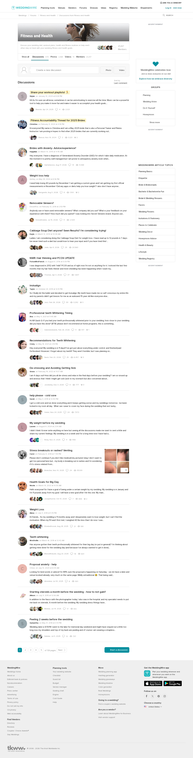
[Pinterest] (158, 696)
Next (60, 650)
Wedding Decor (146, 231)
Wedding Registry (147, 258)
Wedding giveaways (106, 679)
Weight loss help (39, 175)
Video (121, 70)
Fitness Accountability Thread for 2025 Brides (58, 120)
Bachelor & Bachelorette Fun (151, 191)
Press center (12, 691)
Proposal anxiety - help (43, 564)
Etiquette (143, 178)
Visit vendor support (106, 717)
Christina (33, 124)
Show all (25, 56)
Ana (31, 316)
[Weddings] (24, 8)
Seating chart (58, 691)
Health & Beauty (146, 245)
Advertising (11, 694)
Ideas (103, 8)
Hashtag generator (106, 675)
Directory (11, 723)
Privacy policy (12, 702)
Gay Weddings (13, 734)
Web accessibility (14, 714)
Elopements (146, 8)
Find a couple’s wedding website (112, 704)
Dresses (94, 8)
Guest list (57, 679)
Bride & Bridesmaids (148, 185)
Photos (54, 56)
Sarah (32, 399)
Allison (32, 595)
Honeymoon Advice (148, 238)
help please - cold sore (43, 395)
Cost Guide (57, 698)
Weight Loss (37, 509)
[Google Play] (172, 686)
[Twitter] (152, 696)
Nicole (32, 485)
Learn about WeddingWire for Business (114, 713)
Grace (32, 371)
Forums (83, 8)
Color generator (105, 687)
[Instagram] (164, 696)
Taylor (32, 289)
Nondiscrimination (14, 683)
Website (129, 8)
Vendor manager (60, 687)
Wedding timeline (105, 683)
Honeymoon (148, 114)
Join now (177, 8)
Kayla (32, 234)
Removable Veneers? (42, 203)
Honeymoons (104, 694)
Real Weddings (104, 691)
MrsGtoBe (34, 540)
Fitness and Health (48, 15)
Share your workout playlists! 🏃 (50, 92)
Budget (56, 683)
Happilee (33, 152)
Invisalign (35, 285)
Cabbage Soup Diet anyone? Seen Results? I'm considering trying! (68, 230)
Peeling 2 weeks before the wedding (51, 619)
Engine (56, 694)
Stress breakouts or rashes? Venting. (51, 450)
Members (80, 56)
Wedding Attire (150, 101)
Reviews (10, 727)
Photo (108, 70)
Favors (142, 205)
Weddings (23, 15)
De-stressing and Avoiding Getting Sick (53, 368)
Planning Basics (145, 171)
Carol (32, 454)
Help (55, 702)
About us (11, 675)
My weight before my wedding (47, 423)
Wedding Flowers (146, 211)
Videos (68, 56)
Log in (168, 8)
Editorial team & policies (17, 679)
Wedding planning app (107, 672)
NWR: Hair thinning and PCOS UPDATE (52, 258)
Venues (61, 8)
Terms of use (12, 698)
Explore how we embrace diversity (155, 78)
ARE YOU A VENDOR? (172, 3)
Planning (146, 95)
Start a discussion (118, 650)
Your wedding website (62, 672)
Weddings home (14, 672)
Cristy (32, 344)
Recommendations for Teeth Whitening (52, 340)
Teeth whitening (39, 537)
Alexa (32, 513)
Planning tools (48, 8)
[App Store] (153, 686)
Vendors (72, 8)
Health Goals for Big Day (44, 482)
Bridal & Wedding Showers (150, 198)
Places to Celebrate (148, 225)
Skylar (32, 96)
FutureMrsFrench (37, 261)
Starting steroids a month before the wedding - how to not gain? (68, 592)
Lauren (32, 426)
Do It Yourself (149, 108)
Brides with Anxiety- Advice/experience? (53, 148)
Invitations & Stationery (149, 218)
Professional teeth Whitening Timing (51, 313)
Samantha (34, 623)
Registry (113, 8)
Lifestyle (143, 252)
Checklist (56, 675)
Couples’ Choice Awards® (18, 731)
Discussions (38, 56)
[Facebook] (146, 696)
